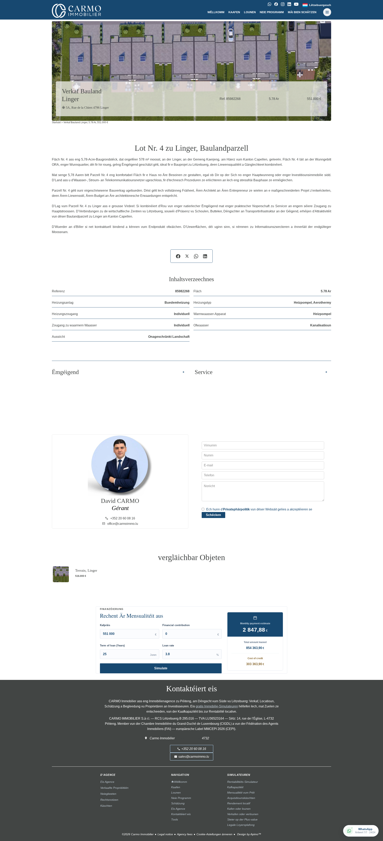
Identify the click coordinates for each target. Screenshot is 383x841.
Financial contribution (176, 625)
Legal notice (165, 834)
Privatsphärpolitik (236, 509)
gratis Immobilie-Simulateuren (217, 706)
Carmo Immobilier (162, 738)
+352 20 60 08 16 (122, 518)
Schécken (213, 515)
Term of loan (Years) (112, 645)
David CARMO (120, 500)
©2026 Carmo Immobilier (138, 834)
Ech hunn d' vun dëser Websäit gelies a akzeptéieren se (259, 509)
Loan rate (168, 645)
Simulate (160, 668)
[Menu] (327, 12)
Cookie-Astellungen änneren (214, 834)
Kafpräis (105, 625)
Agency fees (184, 834)
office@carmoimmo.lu (122, 523)
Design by (248, 834)
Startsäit (56, 122)
